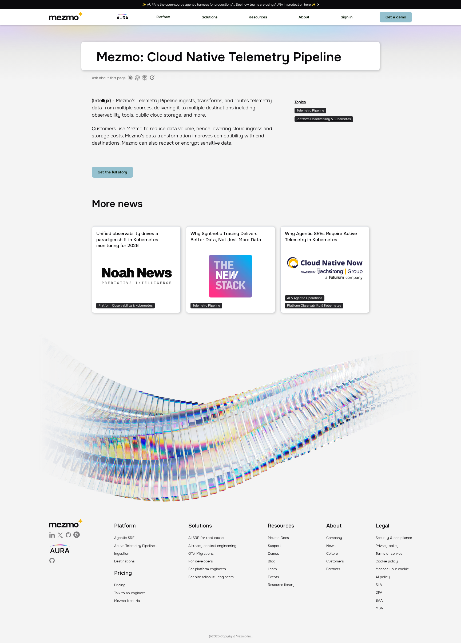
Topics (300, 102)
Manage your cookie (392, 569)
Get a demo (396, 17)
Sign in (346, 17)
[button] (163, 17)
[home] (65, 17)
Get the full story (112, 172)
